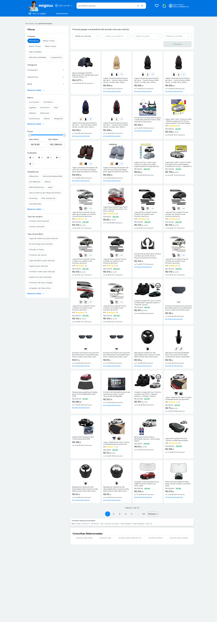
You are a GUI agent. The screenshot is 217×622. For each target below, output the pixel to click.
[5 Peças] (181, 349)
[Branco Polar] (86, 302)
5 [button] (131, 514)
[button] (138, 5)
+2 (90, 164)
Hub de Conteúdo (112, 524)
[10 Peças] (176, 349)
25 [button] (144, 514)
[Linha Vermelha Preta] (117, 74)
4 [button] (125, 514)
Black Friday (76, 524)
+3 (121, 74)
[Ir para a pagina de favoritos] (156, 5)
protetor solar (105, 538)
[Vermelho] (119, 438)
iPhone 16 (95, 524)
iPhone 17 (86, 524)
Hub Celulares (126, 524)
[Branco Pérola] (86, 208)
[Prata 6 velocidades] (86, 483)
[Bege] (148, 74)
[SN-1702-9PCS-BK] (86, 164)
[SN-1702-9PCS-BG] (81, 164)
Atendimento (62, 14)
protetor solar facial (84, 538)
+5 (90, 208)
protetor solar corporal (179, 538)
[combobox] (111, 6)
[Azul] (112, 74)
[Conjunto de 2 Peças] (179, 302)
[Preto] (181, 393)
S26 (102, 524)
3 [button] (119, 514)
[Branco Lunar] (81, 208)
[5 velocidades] (148, 349)
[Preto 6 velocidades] (117, 483)
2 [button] (113, 514)
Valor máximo (53, 139)
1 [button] (107, 514)
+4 (152, 208)
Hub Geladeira (138, 524)
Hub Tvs (149, 524)
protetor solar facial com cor (129, 538)
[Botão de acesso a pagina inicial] (40, 5)
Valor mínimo (34, 139)
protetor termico (155, 538)
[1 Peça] (86, 349)
